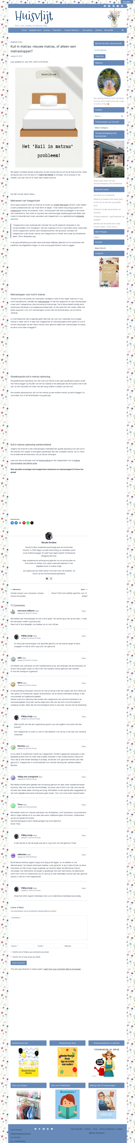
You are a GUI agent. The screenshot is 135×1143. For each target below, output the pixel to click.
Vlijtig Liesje (27, 635)
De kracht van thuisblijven (104, 195)
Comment (16, 918)
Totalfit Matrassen (61, 205)
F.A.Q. (95, 1129)
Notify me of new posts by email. (26, 957)
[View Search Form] (122, 30)
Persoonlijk (108, 30)
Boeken (99, 30)
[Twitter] (39, 1129)
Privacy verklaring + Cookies (111, 1129)
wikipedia (80, 216)
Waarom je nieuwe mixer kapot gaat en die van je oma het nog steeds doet (108, 202)
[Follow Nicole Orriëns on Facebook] (47, 578)
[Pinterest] (48, 1129)
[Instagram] (43, 1129)
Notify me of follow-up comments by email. (31, 952)
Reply (84, 611)
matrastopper (43, 302)
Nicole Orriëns (49, 542)
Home (24, 30)
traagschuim (16, 211)
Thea (19, 804)
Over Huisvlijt (76, 1129)
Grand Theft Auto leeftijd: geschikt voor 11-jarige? (69, 593)
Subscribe (99, 56)
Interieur (46, 30)
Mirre (19, 683)
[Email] (52, 1129)
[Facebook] (35, 1129)
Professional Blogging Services (21, 1134)
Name (14, 946)
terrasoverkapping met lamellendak (108, 183)
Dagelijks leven (35, 30)
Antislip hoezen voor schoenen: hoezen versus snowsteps (27, 593)
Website (68, 946)
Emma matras (45, 460)
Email (41, 946)
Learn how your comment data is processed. (62, 969)
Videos (96, 237)
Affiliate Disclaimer (97, 1133)
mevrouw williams (26, 610)
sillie (19, 658)
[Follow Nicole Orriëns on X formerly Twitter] (51, 578)
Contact (87, 1129)
